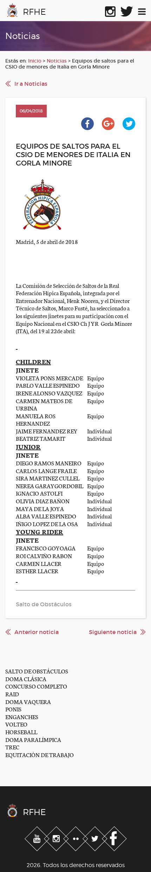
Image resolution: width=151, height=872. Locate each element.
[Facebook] (114, 837)
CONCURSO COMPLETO (36, 686)
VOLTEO (16, 724)
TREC (12, 747)
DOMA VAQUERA (28, 701)
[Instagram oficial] (110, 10)
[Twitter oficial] (126, 10)
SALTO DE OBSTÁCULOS (36, 671)
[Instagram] (57, 837)
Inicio (34, 61)
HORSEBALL (21, 732)
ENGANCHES (21, 716)
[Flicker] (76, 837)
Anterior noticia (36, 632)
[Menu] (142, 10)
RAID (12, 694)
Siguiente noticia (113, 632)
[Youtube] (38, 837)
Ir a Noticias (30, 83)
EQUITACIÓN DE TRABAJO (39, 754)
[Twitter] (96, 837)
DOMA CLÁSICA (25, 678)
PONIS (13, 709)
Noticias (57, 61)
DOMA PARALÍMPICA (33, 739)
